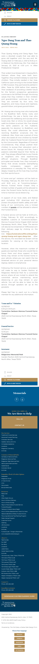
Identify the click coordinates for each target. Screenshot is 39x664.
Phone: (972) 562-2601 (7, 584)
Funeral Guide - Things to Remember (12, 531)
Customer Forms (6, 520)
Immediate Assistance (7, 444)
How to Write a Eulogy (7, 502)
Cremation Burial (6, 468)
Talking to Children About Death (10, 509)
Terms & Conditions (7, 623)
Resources (4, 493)
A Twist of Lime (5, 480)
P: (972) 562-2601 (6, 620)
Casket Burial (5, 465)
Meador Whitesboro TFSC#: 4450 (10, 575)
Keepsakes (4, 476)
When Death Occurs (7, 498)
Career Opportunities (7, 551)
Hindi (19, 646)
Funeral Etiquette (6, 507)
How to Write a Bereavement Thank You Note (14, 511)
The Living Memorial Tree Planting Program (13, 516)
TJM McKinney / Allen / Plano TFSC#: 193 (12, 555)
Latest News (4, 548)
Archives (3, 450)
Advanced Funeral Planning (9, 437)
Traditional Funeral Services (9, 435)
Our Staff (3, 542)
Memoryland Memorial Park (9, 463)
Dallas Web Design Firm (29, 627)
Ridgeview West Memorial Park (10, 461)
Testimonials (5, 540)
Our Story (4, 544)
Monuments (4, 485)
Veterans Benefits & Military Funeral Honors (13, 513)
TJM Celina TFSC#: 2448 (8, 557)
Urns (2, 483)
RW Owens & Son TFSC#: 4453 (10, 573)
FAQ (2, 495)
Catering (3, 522)
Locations (4, 446)
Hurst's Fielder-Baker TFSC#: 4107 (10, 569)
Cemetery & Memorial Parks (9, 456)
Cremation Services (6, 439)
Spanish (19, 638)
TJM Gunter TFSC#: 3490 (8, 564)
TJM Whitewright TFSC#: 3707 (9, 566)
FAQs (14, 620)
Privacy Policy (20, 620)
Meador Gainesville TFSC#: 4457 (10, 578)
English (19, 634)
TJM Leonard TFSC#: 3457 (8, 562)
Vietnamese (19, 650)
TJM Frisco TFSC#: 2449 (8, 560)
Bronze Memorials (6, 487)
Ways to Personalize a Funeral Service (12, 504)
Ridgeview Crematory (7, 448)
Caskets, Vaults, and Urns (8, 441)
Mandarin (19, 642)
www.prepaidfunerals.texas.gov (10, 533)
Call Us (19, 419)
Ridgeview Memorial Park (8, 459)
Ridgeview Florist (6, 478)
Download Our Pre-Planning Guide (19, 596)
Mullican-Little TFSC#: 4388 (9, 571)
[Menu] (35, 4)
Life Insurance (5, 525)
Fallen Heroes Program (8, 518)
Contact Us (19, 425)
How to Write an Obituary (8, 500)
